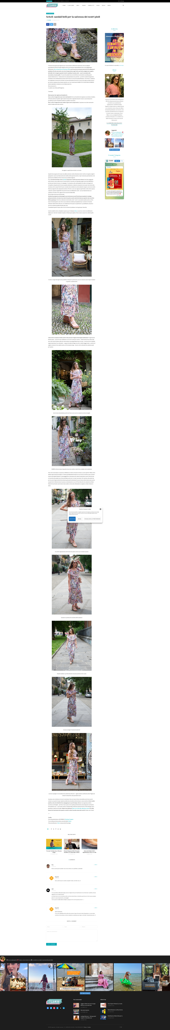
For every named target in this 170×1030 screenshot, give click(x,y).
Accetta (72, 518)
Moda (98, 5)
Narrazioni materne (85, 1010)
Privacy (85, 1027)
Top (121, 1027)
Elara (76, 211)
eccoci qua (121, 65)
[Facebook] (47, 24)
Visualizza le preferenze (92, 518)
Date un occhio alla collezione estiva (80, 808)
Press (109, 5)
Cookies (89, 1027)
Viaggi (103, 5)
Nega (79, 518)
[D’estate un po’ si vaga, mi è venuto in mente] (156, 977)
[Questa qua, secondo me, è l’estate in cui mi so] (128, 977)
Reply (96, 864)
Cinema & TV (91, 5)
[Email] (39, 80)
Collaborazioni (50, 13)
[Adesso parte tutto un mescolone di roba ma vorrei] (99, 977)
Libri (77, 5)
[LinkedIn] (39, 83)
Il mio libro (71, 5)
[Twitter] (51, 24)
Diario (84, 5)
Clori (58, 823)
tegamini (49, 20)
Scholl (64, 179)
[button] (100, 509)
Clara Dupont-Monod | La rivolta (115, 1003)
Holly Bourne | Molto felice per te (61, 1)
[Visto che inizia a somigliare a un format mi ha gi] (71, 977)
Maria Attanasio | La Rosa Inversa (115, 1009)
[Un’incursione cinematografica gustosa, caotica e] (109, 143)
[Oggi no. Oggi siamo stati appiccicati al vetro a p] (119, 143)
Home (64, 5)
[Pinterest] (39, 76)
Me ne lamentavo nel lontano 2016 (62, 69)
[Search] (123, 5)
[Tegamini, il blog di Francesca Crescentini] (52, 5)
